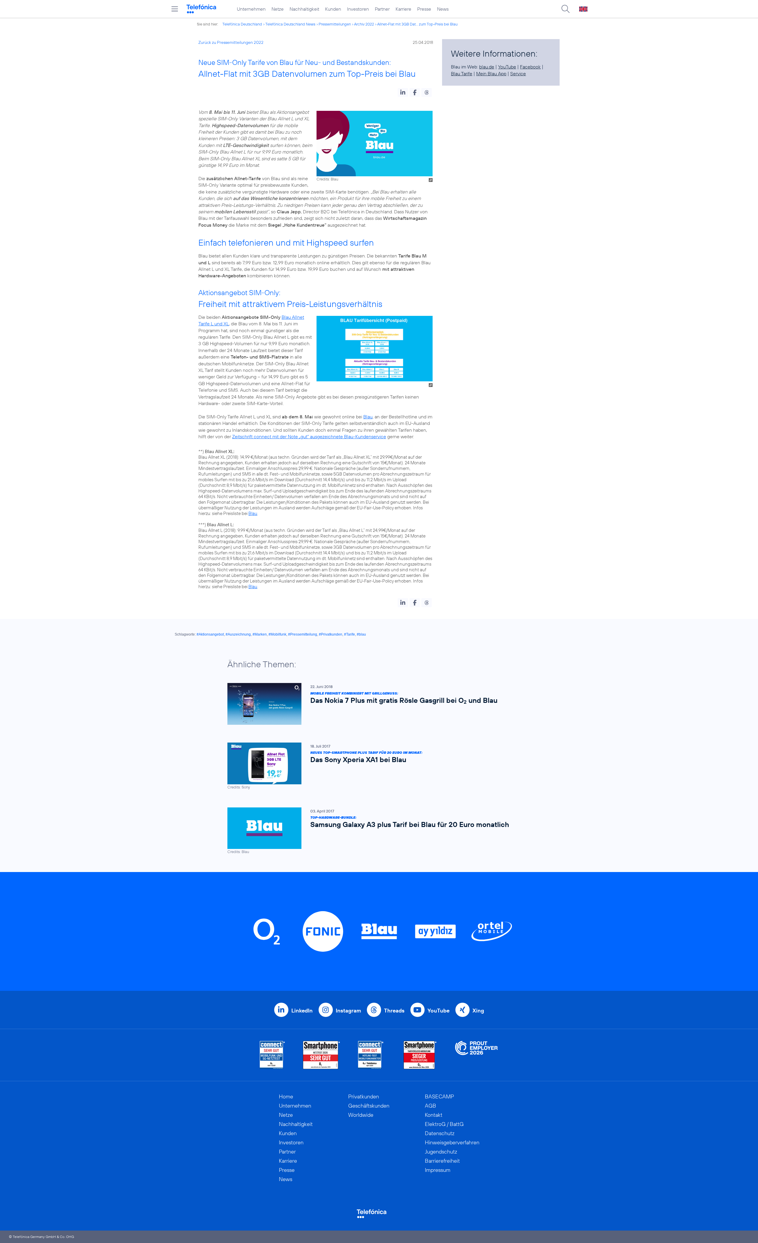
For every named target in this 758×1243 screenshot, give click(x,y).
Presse (424, 9)
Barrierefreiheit (442, 1160)
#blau (361, 634)
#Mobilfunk (277, 634)
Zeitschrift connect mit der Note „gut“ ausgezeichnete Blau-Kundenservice (309, 436)
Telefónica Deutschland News (290, 24)
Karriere (403, 9)
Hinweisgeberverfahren (452, 1142)
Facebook (530, 67)
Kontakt (433, 1114)
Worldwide (360, 1114)
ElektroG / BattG (444, 1124)
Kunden (333, 9)
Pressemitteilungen (335, 24)
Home (286, 1096)
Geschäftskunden (368, 1105)
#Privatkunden (330, 634)
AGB (430, 1105)
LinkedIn (302, 1010)
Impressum (437, 1170)
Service (518, 73)
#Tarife (349, 634)
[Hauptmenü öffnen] (175, 9)
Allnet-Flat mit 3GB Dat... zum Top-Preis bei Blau (417, 24)
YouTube (507, 67)
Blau (367, 417)
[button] (403, 92)
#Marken (260, 634)
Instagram (348, 1010)
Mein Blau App (491, 73)
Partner (382, 9)
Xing (478, 1010)
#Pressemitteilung (302, 634)
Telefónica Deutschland (242, 24)
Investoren (358, 9)
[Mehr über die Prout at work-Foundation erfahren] (476, 1055)
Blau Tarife (461, 73)
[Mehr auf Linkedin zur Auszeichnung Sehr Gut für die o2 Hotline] (371, 1055)
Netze (278, 9)
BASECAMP (439, 1096)
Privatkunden (363, 1096)
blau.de (486, 67)
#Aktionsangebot (210, 634)
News (443, 9)
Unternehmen (251, 9)
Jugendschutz (441, 1151)
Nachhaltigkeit (304, 9)
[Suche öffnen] (565, 9)
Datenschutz (440, 1133)
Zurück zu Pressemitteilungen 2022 (231, 42)
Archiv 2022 (364, 24)
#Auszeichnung (238, 634)
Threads (394, 1010)
